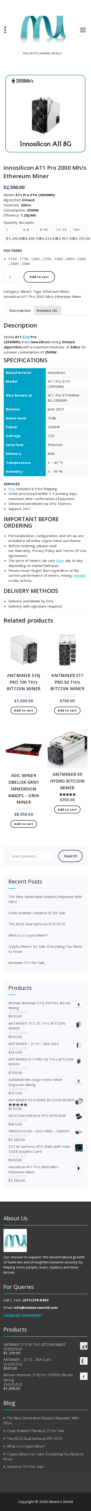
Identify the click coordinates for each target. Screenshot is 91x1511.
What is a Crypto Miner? (28, 935)
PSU (11, 488)
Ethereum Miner (56, 291)
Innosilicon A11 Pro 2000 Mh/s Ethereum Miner (42, 296)
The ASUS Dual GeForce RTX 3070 (36, 924)
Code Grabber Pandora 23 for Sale (36, 912)
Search (70, 856)
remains (79, 575)
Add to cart (39, 277)
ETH (26, 336)
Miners (26, 291)
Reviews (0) (47, 310)
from (60, 560)
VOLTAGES (13, 250)
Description (20, 310)
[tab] (20, 310)
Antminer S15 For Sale (26, 962)
